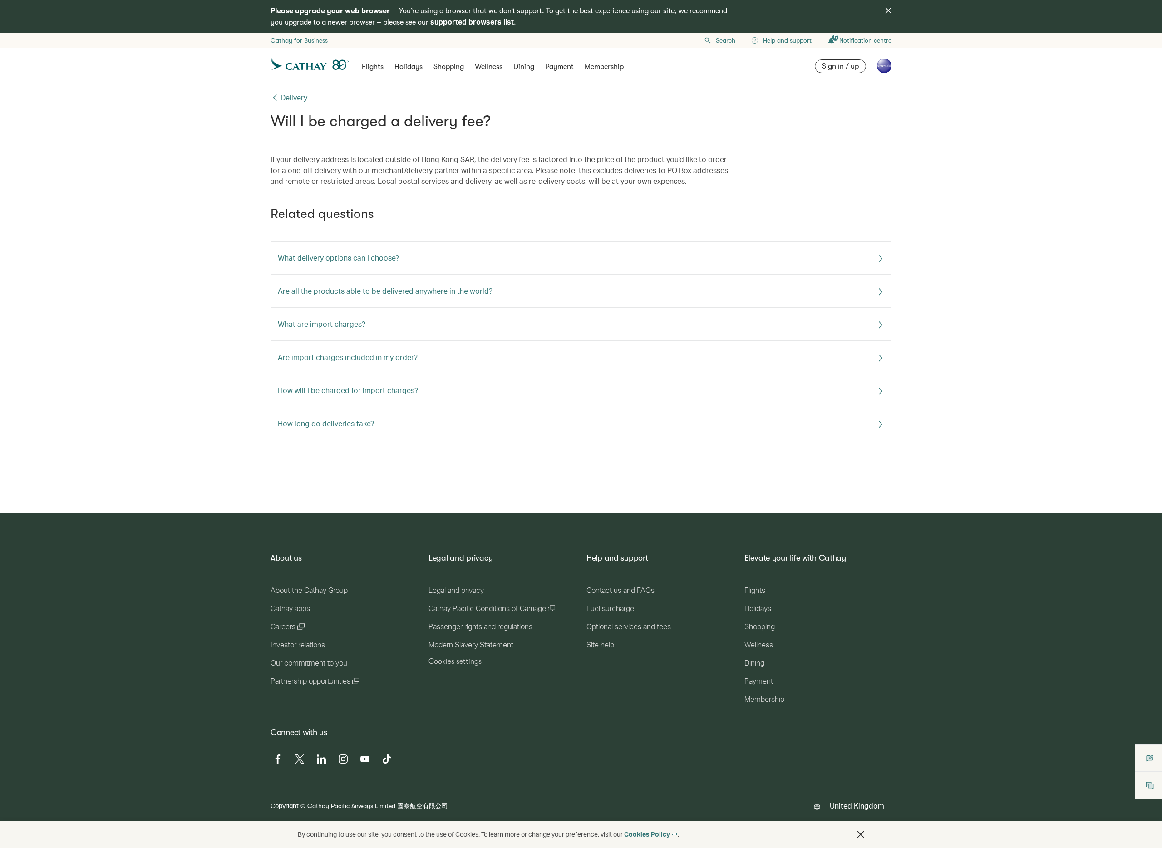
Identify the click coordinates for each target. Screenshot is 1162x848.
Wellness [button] (488, 67)
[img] (888, 10)
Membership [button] (604, 67)
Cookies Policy (647, 834)
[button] (860, 834)
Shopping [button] (448, 67)
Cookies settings (455, 661)
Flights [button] (373, 67)
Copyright (285, 805)
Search (725, 40)
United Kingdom (857, 805)
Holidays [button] (408, 67)
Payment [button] (559, 67)
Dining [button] (523, 67)
